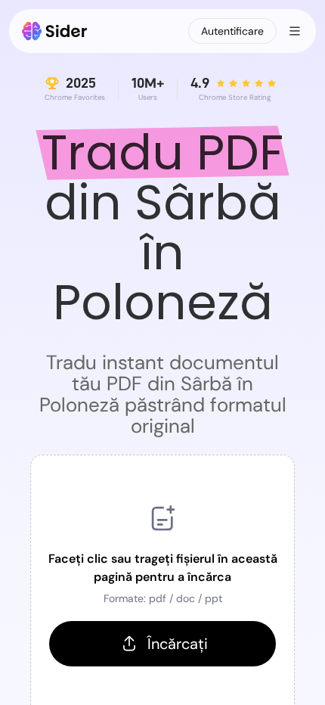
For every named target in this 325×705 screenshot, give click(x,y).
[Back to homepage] (54, 31)
